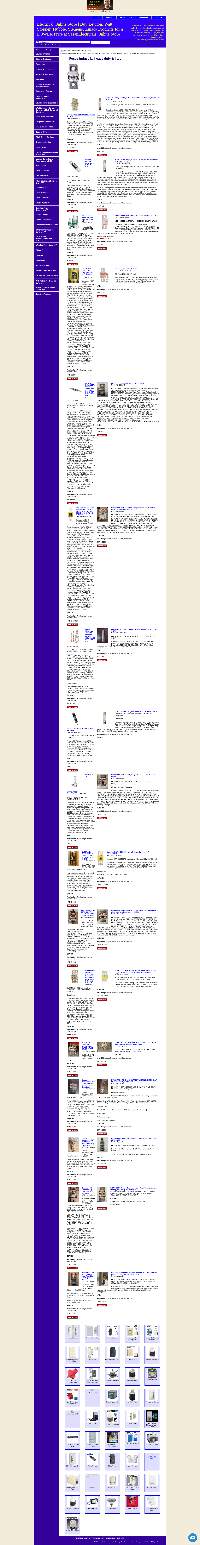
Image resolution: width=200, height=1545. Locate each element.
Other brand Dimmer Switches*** (44, 231)
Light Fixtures (41, 147)
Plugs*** (39, 250)
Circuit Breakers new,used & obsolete (47, 153)
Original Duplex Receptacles (42, 97)
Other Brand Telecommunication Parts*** (44, 238)
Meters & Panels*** (44, 266)
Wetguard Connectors (45, 122)
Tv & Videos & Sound (44, 74)
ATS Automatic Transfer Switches (46, 282)
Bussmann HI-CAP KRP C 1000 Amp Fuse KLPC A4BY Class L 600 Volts (88, 912)
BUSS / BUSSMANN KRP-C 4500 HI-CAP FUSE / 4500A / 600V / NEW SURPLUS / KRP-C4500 (136, 1043)
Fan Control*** (42, 176)
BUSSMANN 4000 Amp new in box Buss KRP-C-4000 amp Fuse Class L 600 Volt (90, 976)
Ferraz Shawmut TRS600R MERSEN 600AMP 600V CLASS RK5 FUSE (90, 634)
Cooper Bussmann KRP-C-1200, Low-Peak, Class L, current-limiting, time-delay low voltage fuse (134, 1273)
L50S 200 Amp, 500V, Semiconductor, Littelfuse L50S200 (136, 712)
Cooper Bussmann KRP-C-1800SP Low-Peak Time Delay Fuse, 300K (88, 1141)
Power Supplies (42, 171)
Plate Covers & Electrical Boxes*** (46, 182)
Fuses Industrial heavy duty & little (45, 288)
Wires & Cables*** (43, 220)
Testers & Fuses (43, 132)
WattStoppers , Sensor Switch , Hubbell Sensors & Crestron (47, 110)
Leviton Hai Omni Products (47, 276)
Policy (38, 50)
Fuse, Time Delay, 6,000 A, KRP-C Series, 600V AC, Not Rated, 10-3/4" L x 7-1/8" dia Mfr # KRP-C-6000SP (136, 971)
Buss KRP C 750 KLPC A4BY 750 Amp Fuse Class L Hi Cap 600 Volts (88, 1276)
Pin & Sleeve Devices (45, 137)
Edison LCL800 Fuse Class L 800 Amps (89, 162)
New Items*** (41, 260)
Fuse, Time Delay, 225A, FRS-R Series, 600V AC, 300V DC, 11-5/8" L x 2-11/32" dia (90, 389)
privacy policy (126, 17)
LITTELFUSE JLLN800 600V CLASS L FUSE (127, 383)
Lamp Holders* (42, 188)
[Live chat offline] (100, 9)
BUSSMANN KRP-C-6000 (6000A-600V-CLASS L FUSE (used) (87, 1046)
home (97, 17)
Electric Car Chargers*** (46, 271)
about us (109, 17)
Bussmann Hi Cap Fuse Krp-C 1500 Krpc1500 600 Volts (88, 1190)
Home (62, 50)
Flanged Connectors (44, 127)
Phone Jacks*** (42, 203)
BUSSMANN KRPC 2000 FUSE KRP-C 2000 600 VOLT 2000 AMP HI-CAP (88, 855)
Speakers (40, 79)
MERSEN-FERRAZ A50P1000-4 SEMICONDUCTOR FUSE (136, 216)
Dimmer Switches (43, 59)
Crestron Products (44, 294)
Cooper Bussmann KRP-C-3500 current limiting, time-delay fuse (88, 1083)
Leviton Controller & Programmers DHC (44, 160)
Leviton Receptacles (44, 69)
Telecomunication (43, 142)
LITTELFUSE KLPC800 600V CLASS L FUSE (88, 217)
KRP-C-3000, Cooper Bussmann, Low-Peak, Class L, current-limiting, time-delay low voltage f (133, 1189)
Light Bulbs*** (42, 193)
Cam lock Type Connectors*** (42, 209)
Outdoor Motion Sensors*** (47, 225)
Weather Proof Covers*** (46, 245)
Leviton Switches (43, 54)
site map (158, 17)
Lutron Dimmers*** (44, 215)
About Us (46, 50)
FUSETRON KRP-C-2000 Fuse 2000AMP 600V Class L (87, 271)
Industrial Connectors (45, 117)
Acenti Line (40, 64)
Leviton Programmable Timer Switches (45, 86)
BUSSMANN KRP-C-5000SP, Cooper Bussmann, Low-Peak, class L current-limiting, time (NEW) (133, 911)
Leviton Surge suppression (47, 103)
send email (143, 17)
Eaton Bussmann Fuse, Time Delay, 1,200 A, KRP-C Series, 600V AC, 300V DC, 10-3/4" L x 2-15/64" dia (85, 511)
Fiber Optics (41, 166)
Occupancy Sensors (44, 91)
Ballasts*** (40, 255)
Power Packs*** (42, 198)
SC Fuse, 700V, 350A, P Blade (126, 269)
